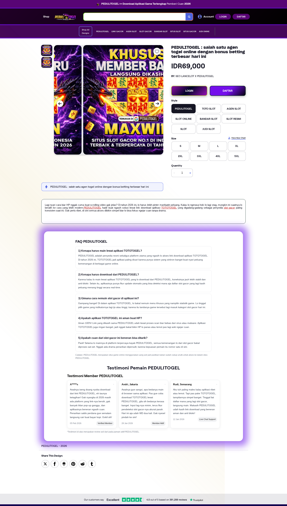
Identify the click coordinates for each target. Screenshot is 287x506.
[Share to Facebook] (55, 463)
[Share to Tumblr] (92, 463)
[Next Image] (157, 103)
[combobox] (135, 16)
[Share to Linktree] (64, 463)
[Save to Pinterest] (73, 463)
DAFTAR (241, 16)
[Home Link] (66, 17)
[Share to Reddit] (83, 463)
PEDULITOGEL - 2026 (54, 445)
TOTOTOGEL (169, 207)
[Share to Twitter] (45, 463)
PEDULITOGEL (92, 207)
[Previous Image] (60, 103)
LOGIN (223, 16)
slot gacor (229, 207)
